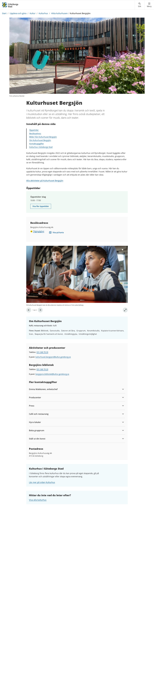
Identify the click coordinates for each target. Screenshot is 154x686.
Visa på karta (58, 232)
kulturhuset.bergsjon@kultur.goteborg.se (53, 357)
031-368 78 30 (42, 352)
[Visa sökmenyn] (139, 5)
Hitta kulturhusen (59, 13)
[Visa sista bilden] (28, 310)
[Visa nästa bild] (40, 310)
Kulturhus (43, 13)
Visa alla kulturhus (37, 500)
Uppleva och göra (18, 13)
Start (4, 13)
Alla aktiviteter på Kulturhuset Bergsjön (44, 180)
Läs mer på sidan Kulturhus (42, 482)
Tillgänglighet (38, 231)
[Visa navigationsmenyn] (149, 5)
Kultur (32, 13)
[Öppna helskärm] (125, 310)
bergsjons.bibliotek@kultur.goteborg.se (52, 374)
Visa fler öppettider (40, 206)
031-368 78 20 (42, 369)
